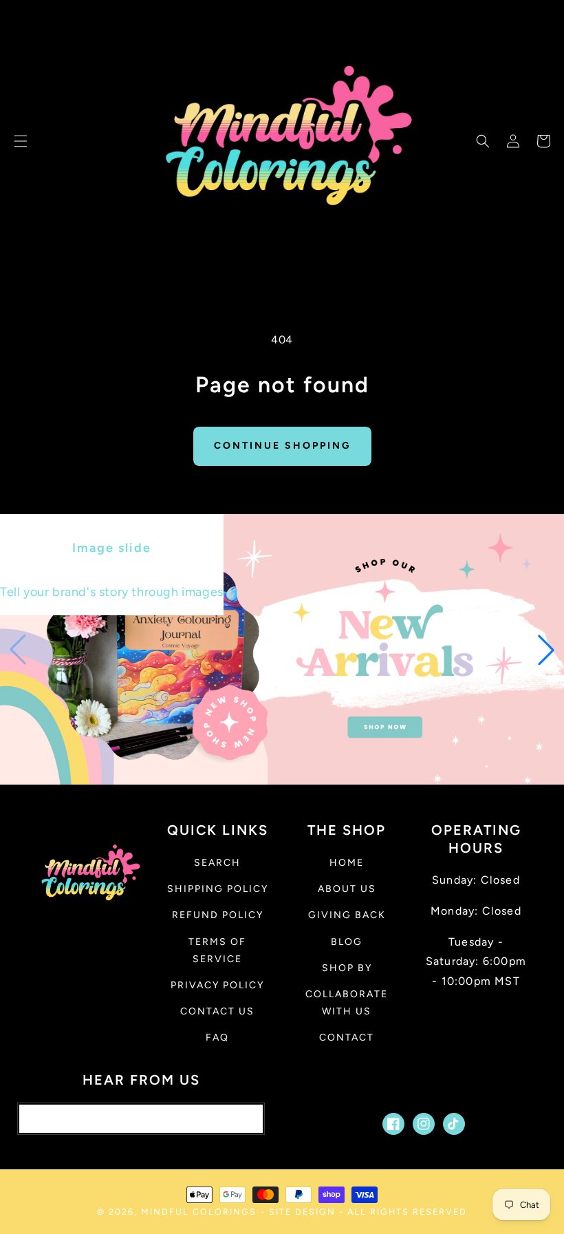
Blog (346, 942)
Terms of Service (217, 950)
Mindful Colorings (199, 1211)
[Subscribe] (240, 1119)
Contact (346, 1037)
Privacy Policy (217, 985)
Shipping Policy (217, 889)
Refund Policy (217, 915)
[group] (282, 649)
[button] (21, 141)
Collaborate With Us (346, 1002)
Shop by (347, 968)
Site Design (302, 1211)
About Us (347, 889)
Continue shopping (282, 445)
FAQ (217, 1037)
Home (346, 863)
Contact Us (217, 1011)
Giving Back (347, 915)
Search (217, 863)
